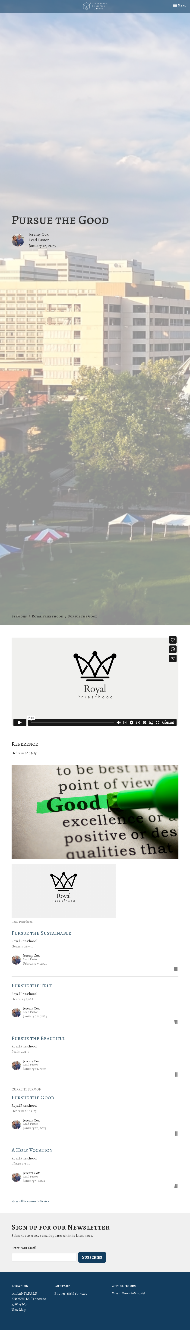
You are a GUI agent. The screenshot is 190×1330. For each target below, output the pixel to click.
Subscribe (92, 1257)
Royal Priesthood (47, 616)
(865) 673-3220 (77, 1293)
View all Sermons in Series (30, 1201)
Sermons (19, 616)
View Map (19, 1309)
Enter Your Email (24, 1248)
